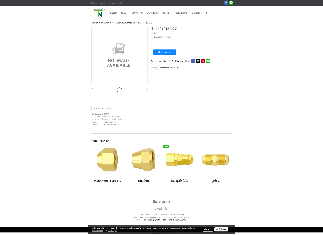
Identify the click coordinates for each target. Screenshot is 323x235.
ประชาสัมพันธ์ (153, 13)
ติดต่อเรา (196, 13)
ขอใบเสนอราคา (181, 13)
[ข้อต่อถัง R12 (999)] (119, 56)
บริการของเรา (137, 13)
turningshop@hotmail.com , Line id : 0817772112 (165, 220)
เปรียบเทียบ (178, 61)
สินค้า (123, 13)
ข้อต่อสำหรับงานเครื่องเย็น (170, 68)
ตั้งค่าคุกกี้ (207, 229)
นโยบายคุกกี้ (112, 230)
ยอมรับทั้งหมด (221, 229)
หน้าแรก (113, 13)
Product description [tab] (102, 108)
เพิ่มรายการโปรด (160, 61)
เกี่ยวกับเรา (167, 13)
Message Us (166, 52)
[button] (206, 13)
